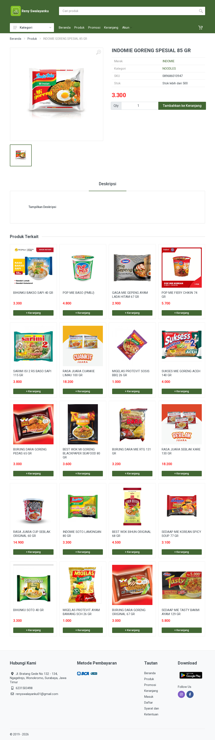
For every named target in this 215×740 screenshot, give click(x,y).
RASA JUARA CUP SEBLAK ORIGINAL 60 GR (31, 534)
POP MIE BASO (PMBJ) (78, 293)
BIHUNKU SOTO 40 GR (28, 610)
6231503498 (24, 688)
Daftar (148, 702)
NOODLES (169, 68)
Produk (32, 38)
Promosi (150, 685)
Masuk (148, 697)
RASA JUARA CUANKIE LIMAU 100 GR (79, 373)
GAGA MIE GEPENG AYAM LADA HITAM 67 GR (130, 295)
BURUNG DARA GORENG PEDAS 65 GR (30, 451)
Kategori (26, 27)
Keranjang (151, 691)
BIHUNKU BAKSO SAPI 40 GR (33, 293)
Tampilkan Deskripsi (42, 207)
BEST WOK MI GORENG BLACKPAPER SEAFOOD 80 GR (81, 453)
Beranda (15, 38)
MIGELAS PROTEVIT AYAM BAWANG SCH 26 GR (81, 612)
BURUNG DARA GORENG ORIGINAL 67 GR (129, 612)
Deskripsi (107, 183)
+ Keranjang (33, 312)
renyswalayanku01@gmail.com (37, 694)
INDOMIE (168, 61)
